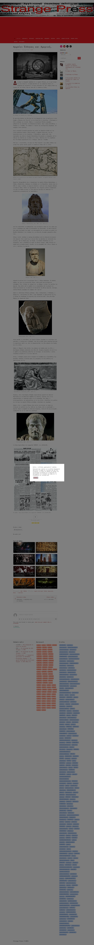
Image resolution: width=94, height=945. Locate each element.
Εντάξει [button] (35, 477)
